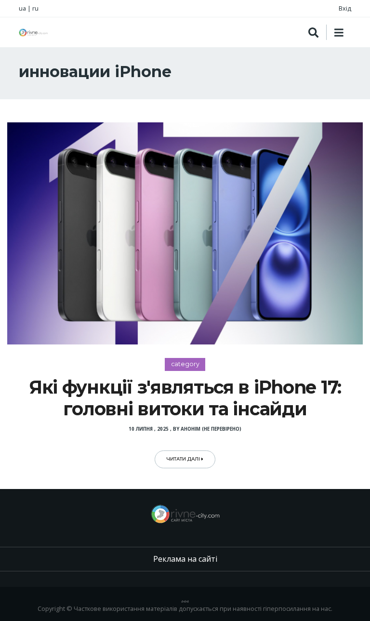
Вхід (345, 8)
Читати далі (184, 459)
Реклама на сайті (185, 559)
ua (22, 8)
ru (35, 8)
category (185, 364)
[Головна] (33, 32)
